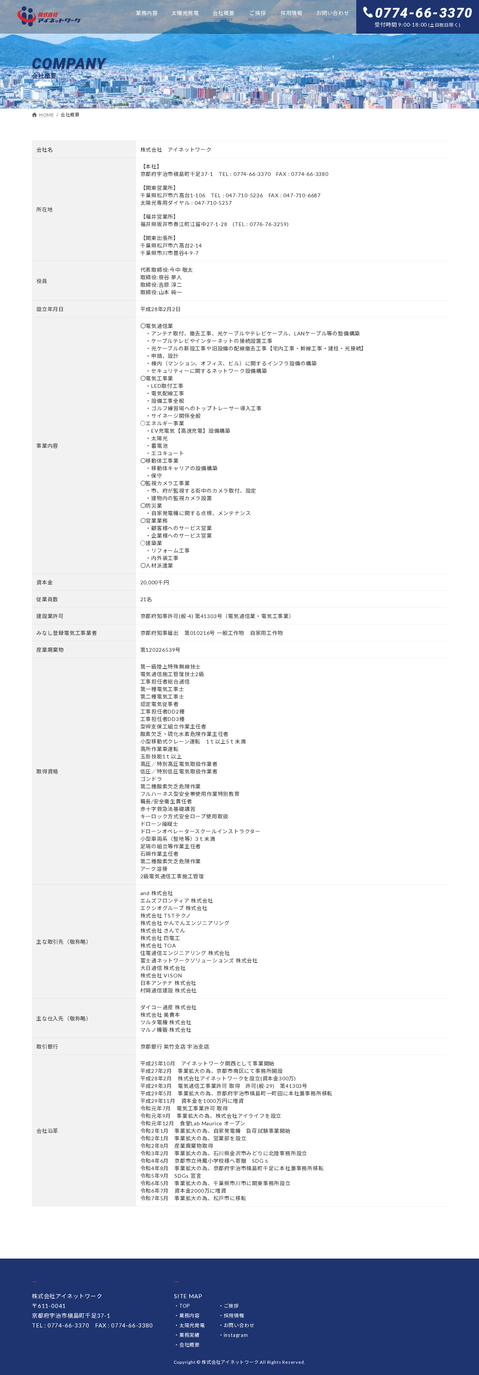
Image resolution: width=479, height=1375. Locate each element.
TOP (184, 1306)
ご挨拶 (231, 1306)
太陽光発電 (192, 1325)
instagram (236, 1335)
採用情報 (234, 1315)
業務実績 (189, 1335)
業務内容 (189, 1315)
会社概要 (189, 1345)
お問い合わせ (239, 1325)
